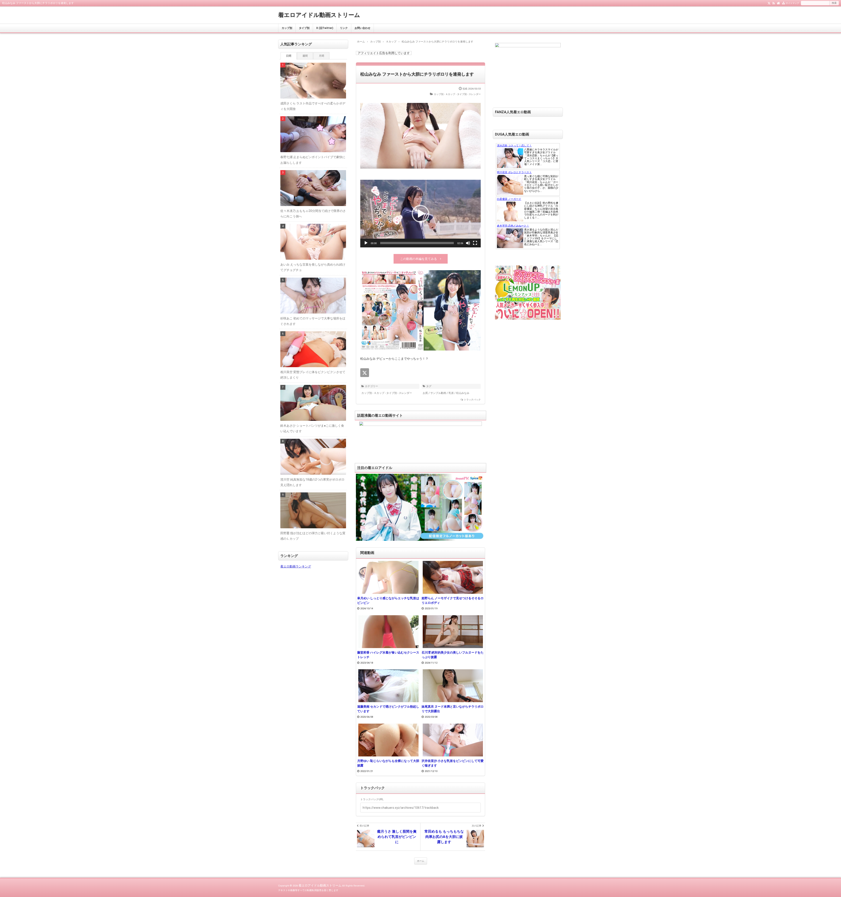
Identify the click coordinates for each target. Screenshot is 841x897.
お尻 (425, 393)
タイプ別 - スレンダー (469, 94)
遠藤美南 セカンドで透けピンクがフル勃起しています (388, 709)
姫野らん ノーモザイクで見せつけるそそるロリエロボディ (453, 600)
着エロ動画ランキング (295, 566)
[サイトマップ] (783, 2)
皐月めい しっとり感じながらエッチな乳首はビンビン (388, 600)
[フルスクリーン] (475, 243)
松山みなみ (462, 393)
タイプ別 (304, 28)
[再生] (366, 243)
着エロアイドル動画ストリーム (319, 15)
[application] (420, 213)
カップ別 (287, 28)
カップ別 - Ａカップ (444, 94)
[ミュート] (468, 243)
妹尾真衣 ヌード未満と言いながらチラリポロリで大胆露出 (453, 709)
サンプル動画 (438, 393)
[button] (420, 213)
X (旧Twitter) (324, 28)
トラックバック (472, 399)
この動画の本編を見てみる (418, 259)
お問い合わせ (362, 28)
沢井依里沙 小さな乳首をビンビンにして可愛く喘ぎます (453, 763)
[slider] (417, 243)
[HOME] (778, 2)
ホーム (420, 861)
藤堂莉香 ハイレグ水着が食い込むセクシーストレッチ (388, 655)
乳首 (451, 393)
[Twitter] (769, 2)
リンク (344, 28)
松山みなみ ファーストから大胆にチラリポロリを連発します (417, 74)
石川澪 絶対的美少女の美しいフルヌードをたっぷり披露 (453, 655)
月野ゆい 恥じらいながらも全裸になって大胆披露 (388, 763)
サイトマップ (792, 3)
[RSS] (773, 2)
